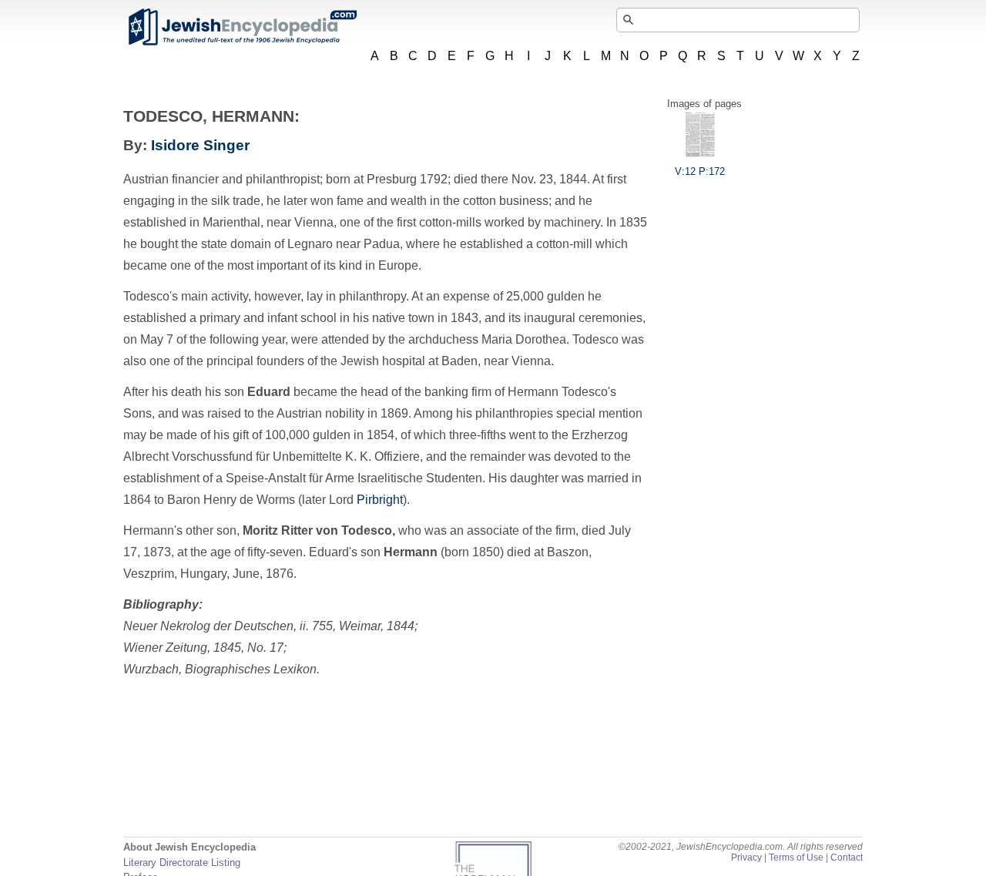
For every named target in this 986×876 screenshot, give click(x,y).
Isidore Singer (200, 145)
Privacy (746, 857)
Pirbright (380, 499)
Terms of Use (796, 857)
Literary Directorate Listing (181, 862)
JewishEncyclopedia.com (242, 27)
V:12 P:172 (700, 171)
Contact (846, 857)
